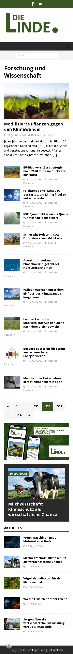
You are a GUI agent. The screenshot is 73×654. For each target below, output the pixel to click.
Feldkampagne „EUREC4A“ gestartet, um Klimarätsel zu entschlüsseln (44, 194)
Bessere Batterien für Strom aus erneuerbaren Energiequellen (44, 352)
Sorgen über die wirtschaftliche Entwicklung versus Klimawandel (44, 623)
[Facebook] (32, 4)
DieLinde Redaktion (43, 135)
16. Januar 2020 (34, 331)
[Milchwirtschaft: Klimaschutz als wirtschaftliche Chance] (36, 483)
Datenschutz (55, 650)
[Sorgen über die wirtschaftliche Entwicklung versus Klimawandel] (12, 624)
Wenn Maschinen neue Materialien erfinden (39, 539)
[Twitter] (40, 4)
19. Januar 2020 (34, 202)
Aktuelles (13, 528)
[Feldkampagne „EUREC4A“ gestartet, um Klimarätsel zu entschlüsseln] (12, 195)
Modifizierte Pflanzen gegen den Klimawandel (33, 126)
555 (36, 406)
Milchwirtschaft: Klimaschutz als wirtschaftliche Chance (32, 509)
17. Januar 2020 (34, 242)
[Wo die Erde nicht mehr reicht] (12, 603)
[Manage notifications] (9, 645)
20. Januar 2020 (34, 179)
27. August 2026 (34, 546)
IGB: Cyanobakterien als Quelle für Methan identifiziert (45, 216)
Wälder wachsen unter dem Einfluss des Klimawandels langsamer (43, 293)
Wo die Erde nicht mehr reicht (45, 599)
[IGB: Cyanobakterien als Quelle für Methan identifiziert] (12, 218)
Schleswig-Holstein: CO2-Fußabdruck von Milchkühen (43, 236)
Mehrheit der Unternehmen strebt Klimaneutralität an (43, 380)
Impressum (38, 650)
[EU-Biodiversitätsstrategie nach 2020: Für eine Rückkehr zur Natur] (12, 172)
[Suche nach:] (36, 55)
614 (18, 415)
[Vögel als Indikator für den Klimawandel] (12, 583)
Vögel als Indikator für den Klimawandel (42, 580)
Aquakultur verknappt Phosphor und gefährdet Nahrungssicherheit (41, 264)
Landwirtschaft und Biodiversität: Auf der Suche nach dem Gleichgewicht (43, 322)
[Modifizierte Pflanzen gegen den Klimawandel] (36, 101)
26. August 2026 (34, 603)
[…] (55, 155)
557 (59, 406)
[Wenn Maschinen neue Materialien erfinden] (12, 542)
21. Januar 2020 (16, 135)
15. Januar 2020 (34, 386)
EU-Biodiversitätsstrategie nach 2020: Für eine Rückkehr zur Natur (44, 171)
